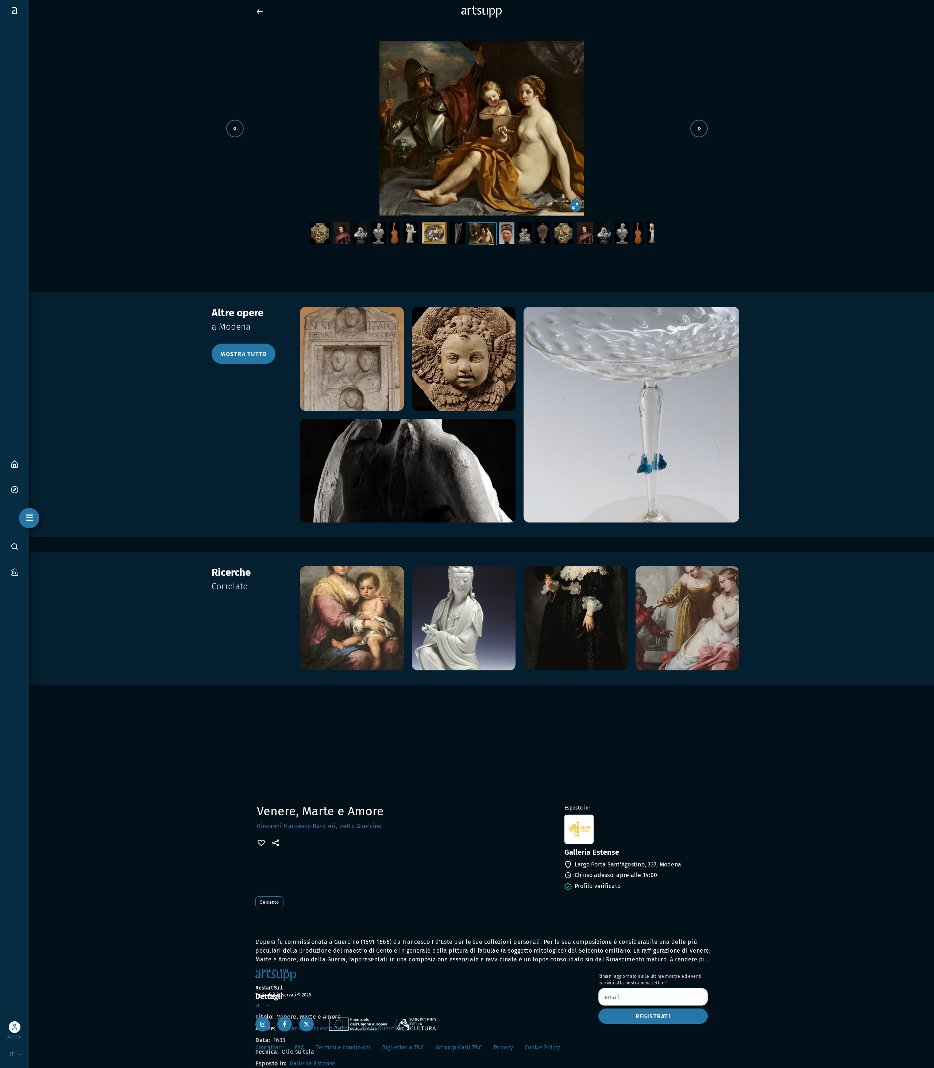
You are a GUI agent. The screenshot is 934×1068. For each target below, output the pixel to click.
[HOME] (14, 463)
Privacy (503, 1047)
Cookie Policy (542, 1047)
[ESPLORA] (14, 489)
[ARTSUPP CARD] (14, 571)
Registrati (653, 1016)
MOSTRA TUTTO (243, 354)
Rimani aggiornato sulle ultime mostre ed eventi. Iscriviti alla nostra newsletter (650, 979)
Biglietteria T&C (403, 1047)
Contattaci (269, 1047)
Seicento (269, 902)
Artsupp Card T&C (459, 1047)
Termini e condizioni (343, 1047)
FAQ (300, 1047)
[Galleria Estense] (635, 829)
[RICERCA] (14, 546)
